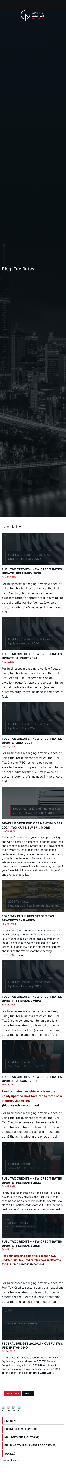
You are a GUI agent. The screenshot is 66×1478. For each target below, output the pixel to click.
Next (28, 1393)
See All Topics (10, 1460)
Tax (9, 1453)
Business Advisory (20, 1429)
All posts (12, 1393)
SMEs (11, 1420)
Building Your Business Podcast (30, 1445)
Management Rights (21, 1437)
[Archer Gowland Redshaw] (33, 15)
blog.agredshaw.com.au (20, 1105)
